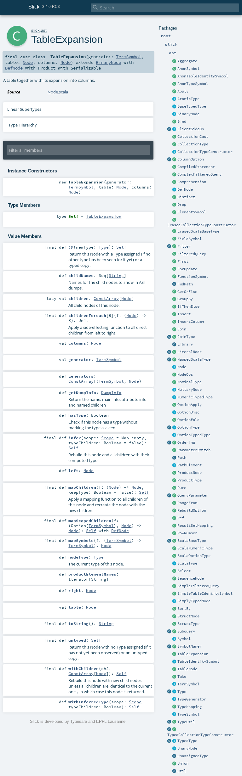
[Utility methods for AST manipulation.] (174, 771)
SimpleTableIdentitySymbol (205, 593)
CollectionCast (192, 136)
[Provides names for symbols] (174, 646)
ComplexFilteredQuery (199, 174)
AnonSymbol (188, 68)
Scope (107, 437)
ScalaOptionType (193, 556)
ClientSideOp (190, 129)
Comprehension (191, 182)
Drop (181, 204)
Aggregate (187, 61)
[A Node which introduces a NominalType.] (174, 699)
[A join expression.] (174, 329)
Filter (184, 246)
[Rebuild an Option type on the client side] (174, 510)
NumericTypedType (195, 397)
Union (182, 763)
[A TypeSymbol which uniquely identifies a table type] (174, 661)
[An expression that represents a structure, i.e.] (174, 616)
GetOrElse (187, 292)
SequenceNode (190, 578)
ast (44, 30)
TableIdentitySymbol (198, 661)
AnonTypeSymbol (192, 84)
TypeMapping (189, 707)
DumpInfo (111, 392)
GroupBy (185, 299)
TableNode (187, 669)
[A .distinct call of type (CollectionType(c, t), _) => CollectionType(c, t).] (174, 197)
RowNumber (187, 533)
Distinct (186, 197)
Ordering (186, 442)
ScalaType (187, 563)
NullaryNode (189, 389)
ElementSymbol (191, 212)
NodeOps (185, 374)
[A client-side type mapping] (174, 707)
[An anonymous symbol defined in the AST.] (174, 68)
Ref (180, 518)
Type (181, 691)
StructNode (188, 616)
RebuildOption (191, 510)
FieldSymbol (189, 239)
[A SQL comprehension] (174, 182)
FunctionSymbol (192, 276)
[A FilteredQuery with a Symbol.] (174, 174)
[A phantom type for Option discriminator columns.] (174, 412)
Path (181, 457)
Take (181, 676)
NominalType (189, 382)
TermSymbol (188, 684)
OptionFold (188, 420)
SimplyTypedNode (193, 601)
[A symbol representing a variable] (174, 684)
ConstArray (106, 298)
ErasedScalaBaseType (198, 231)
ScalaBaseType (191, 540)
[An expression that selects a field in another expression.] (174, 571)
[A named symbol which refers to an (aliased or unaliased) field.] (174, 239)
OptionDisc (188, 412)
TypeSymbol (188, 714)
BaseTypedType (191, 106)
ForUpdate (187, 269)
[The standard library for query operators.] (174, 344)
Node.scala (58, 92)
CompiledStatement (196, 167)
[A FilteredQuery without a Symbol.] (174, 586)
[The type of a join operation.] (174, 337)
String (116, 275)
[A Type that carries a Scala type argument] (174, 741)
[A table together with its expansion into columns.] (174, 654)
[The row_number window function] (174, 533)
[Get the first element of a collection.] (174, 261)
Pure (181, 488)
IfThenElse (188, 306)
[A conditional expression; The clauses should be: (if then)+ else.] (174, 306)
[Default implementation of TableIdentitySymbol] (174, 593)
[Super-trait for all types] (174, 691)
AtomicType (188, 99)
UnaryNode (187, 748)
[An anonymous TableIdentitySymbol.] (174, 76)
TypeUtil (186, 722)
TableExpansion (192, 654)
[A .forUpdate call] (174, 269)
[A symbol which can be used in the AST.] (174, 639)
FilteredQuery (191, 254)
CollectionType (192, 144)
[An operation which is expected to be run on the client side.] (174, 129)
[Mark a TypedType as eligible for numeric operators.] (174, 397)
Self (121, 247)
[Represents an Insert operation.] (174, 314)
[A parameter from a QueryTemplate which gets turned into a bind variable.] (174, 495)
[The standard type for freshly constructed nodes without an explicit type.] (174, 756)
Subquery (186, 631)
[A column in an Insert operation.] (174, 321)
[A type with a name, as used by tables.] (174, 382)
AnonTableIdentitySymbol (202, 76)
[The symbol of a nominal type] (174, 714)
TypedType (187, 741)
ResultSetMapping (195, 525)
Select (184, 571)
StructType (188, 623)
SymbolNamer (189, 646)
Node (181, 367)
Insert (184, 314)
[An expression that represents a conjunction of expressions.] (174, 472)
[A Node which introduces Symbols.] (174, 189)
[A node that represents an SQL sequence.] (174, 578)
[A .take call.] (174, 676)
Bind (181, 121)
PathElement (189, 465)
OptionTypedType (193, 435)
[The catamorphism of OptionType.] (174, 420)
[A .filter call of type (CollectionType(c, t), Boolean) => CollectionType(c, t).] (174, 246)
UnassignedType (192, 756)
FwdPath (185, 284)
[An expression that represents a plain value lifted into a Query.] (174, 488)
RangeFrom (187, 503)
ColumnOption (190, 159)
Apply (182, 91)
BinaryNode (188, 114)
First (182, 261)
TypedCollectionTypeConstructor (200, 735)
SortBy (184, 608)
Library (185, 344)
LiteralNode (189, 352)
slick (35, 30)
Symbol (184, 639)
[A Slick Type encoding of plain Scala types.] (174, 563)
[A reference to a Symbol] (174, 518)
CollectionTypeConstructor (205, 151)
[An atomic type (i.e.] (174, 99)
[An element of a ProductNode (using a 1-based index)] (174, 212)
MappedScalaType (193, 359)
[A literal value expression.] (174, 352)
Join (181, 329)
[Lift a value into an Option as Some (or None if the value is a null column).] (174, 405)
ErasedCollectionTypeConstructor (201, 225)
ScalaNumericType (195, 548)
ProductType (189, 480)
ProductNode (189, 472)
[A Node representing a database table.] (174, 669)
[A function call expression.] (174, 91)
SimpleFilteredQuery (198, 586)
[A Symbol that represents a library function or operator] (174, 276)
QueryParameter (192, 495)
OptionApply (189, 404)
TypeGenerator (191, 699)
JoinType (186, 337)
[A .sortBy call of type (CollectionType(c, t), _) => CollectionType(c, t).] (174, 608)
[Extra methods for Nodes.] (174, 374)
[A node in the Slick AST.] (174, 367)
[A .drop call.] (174, 204)
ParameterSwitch (193, 450)
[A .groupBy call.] (174, 299)
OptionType (188, 427)
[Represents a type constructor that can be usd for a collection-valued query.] (174, 152)
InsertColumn (190, 321)
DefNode (185, 189)
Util (181, 771)
